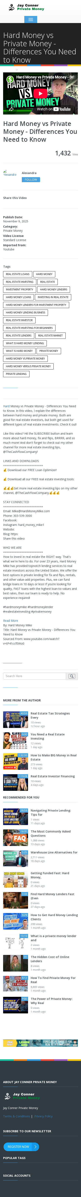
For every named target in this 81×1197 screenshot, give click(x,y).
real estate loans (17, 274)
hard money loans (18, 297)
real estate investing (19, 282)
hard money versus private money (28, 366)
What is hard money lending (25, 343)
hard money (44, 274)
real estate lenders (18, 335)
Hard (6, 406)
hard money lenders (53, 289)
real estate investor (19, 320)
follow (31, 180)
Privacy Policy (43, 1116)
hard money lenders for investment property (36, 305)
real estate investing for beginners (29, 328)
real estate (47, 282)
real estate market (50, 335)
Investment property (19, 289)
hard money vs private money (25, 358)
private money (48, 351)
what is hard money (19, 351)
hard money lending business (25, 312)
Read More (10, 621)
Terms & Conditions (16, 1116)
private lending (16, 374)
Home (8, 69)
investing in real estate (53, 297)
